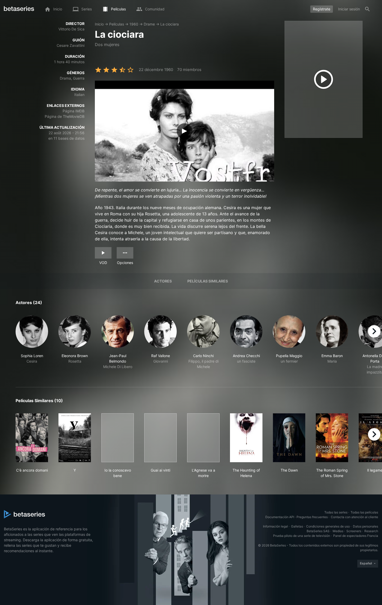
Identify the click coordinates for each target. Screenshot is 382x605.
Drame (149, 24)
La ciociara (169, 24)
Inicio (99, 24)
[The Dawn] (289, 437)
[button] (32, 345)
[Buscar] (367, 9)
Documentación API (279, 517)
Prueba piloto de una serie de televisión (301, 536)
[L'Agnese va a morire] (203, 437)
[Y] (74, 437)
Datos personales (365, 526)
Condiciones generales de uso (328, 526)
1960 (133, 24)
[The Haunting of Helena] (246, 437)
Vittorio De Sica (71, 29)
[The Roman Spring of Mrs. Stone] (332, 437)
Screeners (353, 531)
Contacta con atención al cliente (354, 517)
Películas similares (207, 281)
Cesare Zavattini (70, 45)
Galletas (297, 526)
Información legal (275, 526)
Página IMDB (73, 111)
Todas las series (335, 512)
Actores (163, 281)
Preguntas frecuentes (312, 517)
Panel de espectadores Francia (355, 536)
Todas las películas (364, 512)
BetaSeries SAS (318, 531)
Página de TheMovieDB (64, 116)
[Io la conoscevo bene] (117, 437)
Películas (116, 24)
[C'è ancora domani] (32, 437)
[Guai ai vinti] (160, 437)
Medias (338, 531)
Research (371, 531)
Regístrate (321, 9)
